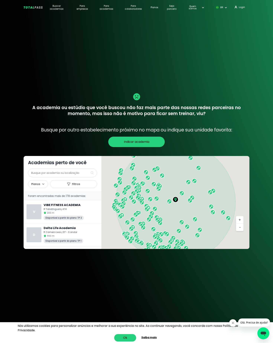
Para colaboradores (133, 7)
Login (242, 7)
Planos (154, 7)
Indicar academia (136, 142)
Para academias (106, 7)
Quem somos (193, 7)
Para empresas (82, 7)
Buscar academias (57, 7)
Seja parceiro (171, 7)
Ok (125, 338)
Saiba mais (149, 337)
